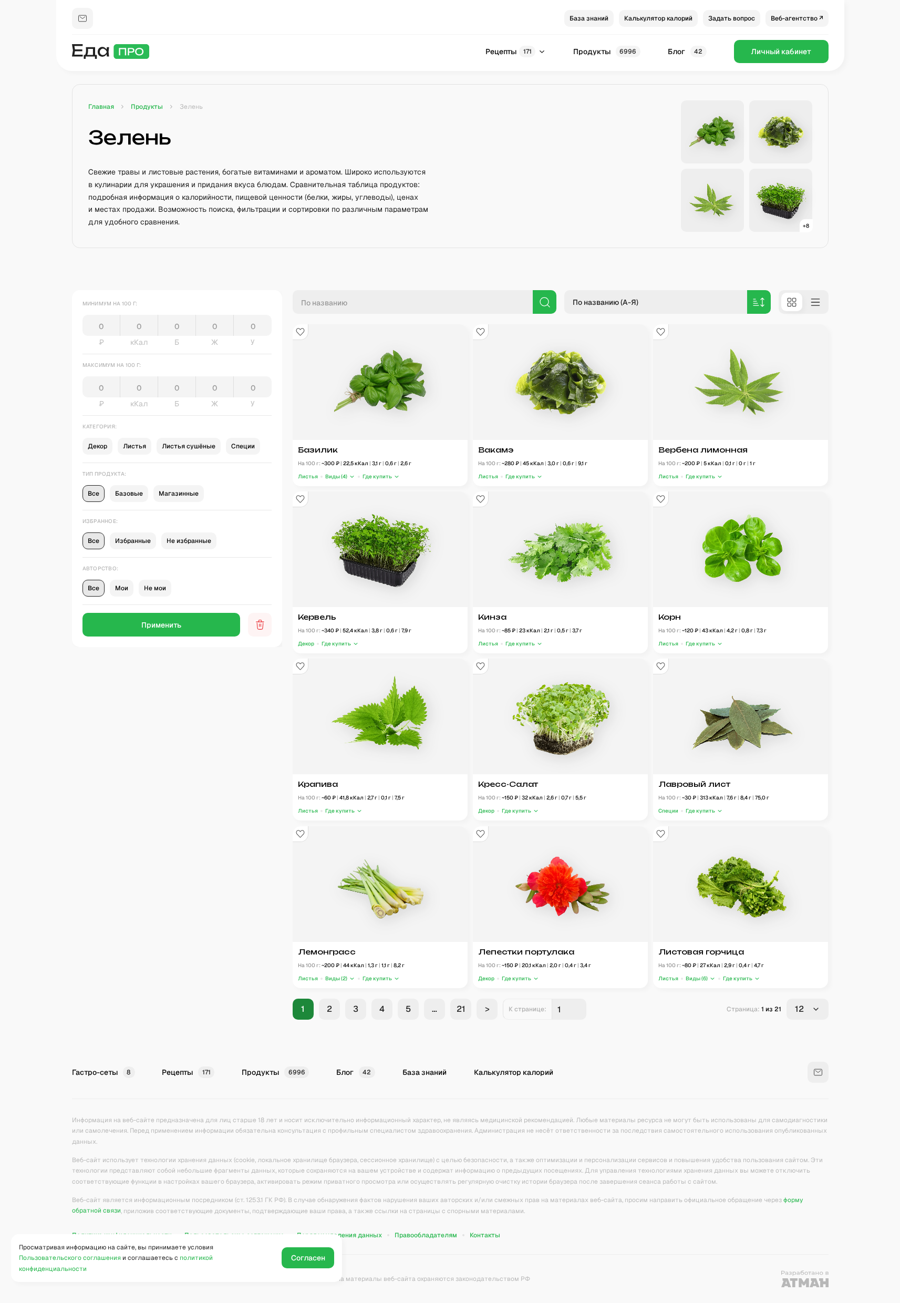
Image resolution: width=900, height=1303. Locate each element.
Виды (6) (697, 978)
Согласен (308, 1258)
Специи (668, 811)
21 (460, 1008)
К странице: (527, 1009)
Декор (306, 643)
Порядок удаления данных (339, 1235)
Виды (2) (336, 978)
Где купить (376, 476)
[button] (340, 476)
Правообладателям (426, 1235)
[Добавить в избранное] (300, 332)
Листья (308, 476)
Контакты (485, 1235)
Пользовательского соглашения (70, 1258)
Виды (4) (336, 476)
